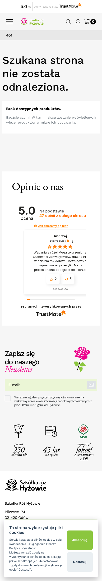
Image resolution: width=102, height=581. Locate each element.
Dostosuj (79, 562)
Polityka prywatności (23, 548)
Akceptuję (79, 540)
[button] (68, 22)
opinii (62, 215)
